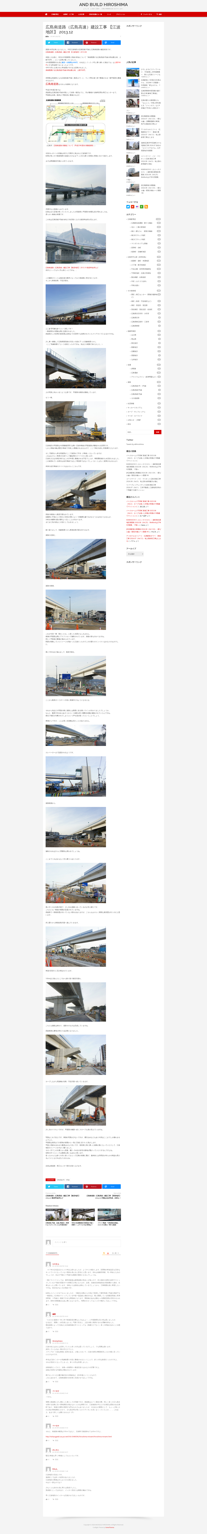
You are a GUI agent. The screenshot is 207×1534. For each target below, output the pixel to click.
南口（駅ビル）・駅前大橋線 (141, 231)
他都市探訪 (132, 331)
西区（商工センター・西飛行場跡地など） (145, 295)
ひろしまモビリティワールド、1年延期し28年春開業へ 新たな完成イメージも (150, 72)
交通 (129, 365)
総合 (129, 424)
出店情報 (131, 403)
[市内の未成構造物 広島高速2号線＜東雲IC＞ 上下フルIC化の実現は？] (83, 1215)
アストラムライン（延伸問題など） (144, 377)
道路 (129, 382)
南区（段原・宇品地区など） (141, 301)
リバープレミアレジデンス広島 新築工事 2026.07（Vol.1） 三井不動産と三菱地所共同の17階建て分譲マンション (143, 487)
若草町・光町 (136, 247)
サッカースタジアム (135, 407)
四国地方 (134, 355)
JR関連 (133, 368)
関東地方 (134, 347)
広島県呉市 (135, 317)
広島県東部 (135, 326)
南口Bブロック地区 (138, 235)
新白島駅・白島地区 (138, 277)
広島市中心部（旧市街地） (137, 257)
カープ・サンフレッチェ (136, 412)
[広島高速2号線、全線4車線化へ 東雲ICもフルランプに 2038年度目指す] (57, 1215)
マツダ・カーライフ (135, 416)
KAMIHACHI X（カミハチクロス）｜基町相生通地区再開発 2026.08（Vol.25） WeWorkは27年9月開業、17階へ (143, 174)
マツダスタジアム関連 (139, 243)
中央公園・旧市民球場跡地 (141, 269)
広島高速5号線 (136, 394)
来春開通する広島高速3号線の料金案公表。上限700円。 (66, 70)
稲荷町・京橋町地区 (138, 252)
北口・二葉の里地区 (138, 227)
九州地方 (134, 359)
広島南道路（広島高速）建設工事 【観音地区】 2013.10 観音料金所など (72, 267)
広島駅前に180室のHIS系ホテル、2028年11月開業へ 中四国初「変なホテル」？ (151, 82)
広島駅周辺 (55, 14)
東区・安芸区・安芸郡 (139, 305)
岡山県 (133, 339)
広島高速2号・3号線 (63, 1180)
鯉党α (47, 36)
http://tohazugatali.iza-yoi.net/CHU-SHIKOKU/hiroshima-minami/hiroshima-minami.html (79, 1436)
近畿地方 (134, 351)
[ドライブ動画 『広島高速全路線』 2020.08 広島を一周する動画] (109, 1215)
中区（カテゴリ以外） (139, 281)
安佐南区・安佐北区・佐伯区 (141, 309)
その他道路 (135, 398)
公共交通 (81, 14)
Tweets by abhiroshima (135, 444)
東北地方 (134, 343)
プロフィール (120, 14)
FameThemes (110, 1527)
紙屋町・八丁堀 (69, 14)
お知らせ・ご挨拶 (134, 420)
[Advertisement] (142, 42)
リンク (109, 14)
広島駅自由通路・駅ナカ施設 (141, 223)
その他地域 (132, 291)
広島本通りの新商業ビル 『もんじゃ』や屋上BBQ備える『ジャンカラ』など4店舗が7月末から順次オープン (143, 105)
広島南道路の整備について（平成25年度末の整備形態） (74, 145)
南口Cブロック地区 (138, 239)
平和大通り (135, 285)
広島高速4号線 (136, 390)
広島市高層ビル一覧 (95, 14)
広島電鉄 (134, 373)
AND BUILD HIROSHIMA (103, 4)
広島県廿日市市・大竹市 (140, 313)
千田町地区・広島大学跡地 (141, 273)
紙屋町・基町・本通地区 (140, 261)
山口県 (133, 335)
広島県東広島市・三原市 (140, 322)
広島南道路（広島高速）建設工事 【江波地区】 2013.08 (66, 52)
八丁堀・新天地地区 (138, 265)
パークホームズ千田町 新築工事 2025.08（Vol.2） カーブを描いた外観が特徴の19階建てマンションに (143, 458)
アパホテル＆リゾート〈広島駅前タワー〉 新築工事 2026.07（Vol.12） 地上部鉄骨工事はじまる (143, 538)
